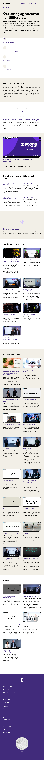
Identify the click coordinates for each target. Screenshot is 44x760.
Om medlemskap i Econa (10, 690)
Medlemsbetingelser (6, 706)
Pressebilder (7, 702)
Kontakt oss (7, 696)
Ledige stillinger (8, 699)
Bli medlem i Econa (9, 687)
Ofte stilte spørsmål (9, 693)
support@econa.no (7, 726)
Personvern (5, 708)
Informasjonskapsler (6, 710)
